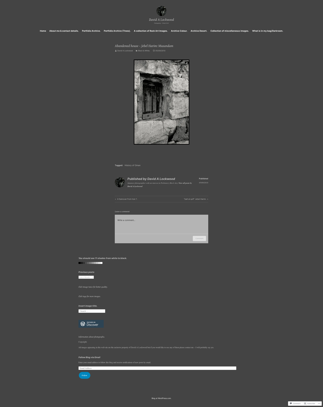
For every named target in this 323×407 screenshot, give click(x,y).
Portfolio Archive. (91, 31)
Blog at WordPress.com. (161, 398)
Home (43, 31)
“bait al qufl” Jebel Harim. (195, 199)
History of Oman (132, 165)
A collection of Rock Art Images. (151, 31)
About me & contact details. (64, 31)
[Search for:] (91, 310)
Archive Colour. (179, 31)
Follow (84, 375)
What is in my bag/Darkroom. (267, 31)
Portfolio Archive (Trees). (117, 31)
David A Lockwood (161, 20)
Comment (199, 238)
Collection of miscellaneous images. (229, 31)
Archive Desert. (199, 31)
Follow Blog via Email (89, 357)
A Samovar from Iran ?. (125, 199)
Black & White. (144, 51)
